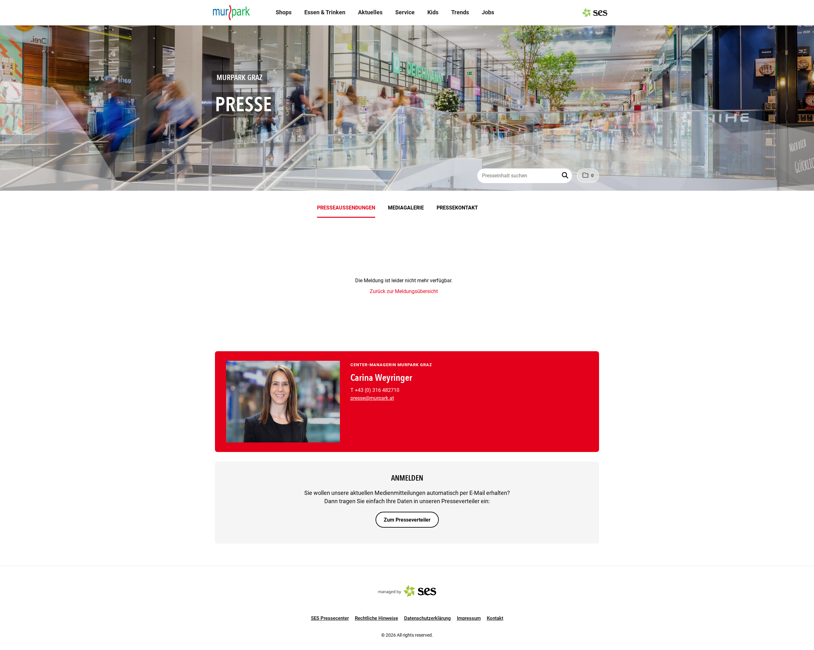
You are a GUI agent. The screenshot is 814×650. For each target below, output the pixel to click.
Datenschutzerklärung (427, 618)
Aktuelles (370, 12)
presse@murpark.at (372, 398)
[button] (565, 175)
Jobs (488, 12)
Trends (460, 12)
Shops (284, 12)
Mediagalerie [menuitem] (406, 208)
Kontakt (495, 618)
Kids (432, 12)
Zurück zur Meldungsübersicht (404, 291)
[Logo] (231, 13)
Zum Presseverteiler (407, 520)
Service (405, 12)
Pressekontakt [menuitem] (457, 208)
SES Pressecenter (330, 618)
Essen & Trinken (324, 12)
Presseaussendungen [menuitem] (346, 208)
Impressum (469, 618)
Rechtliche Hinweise (376, 618)
